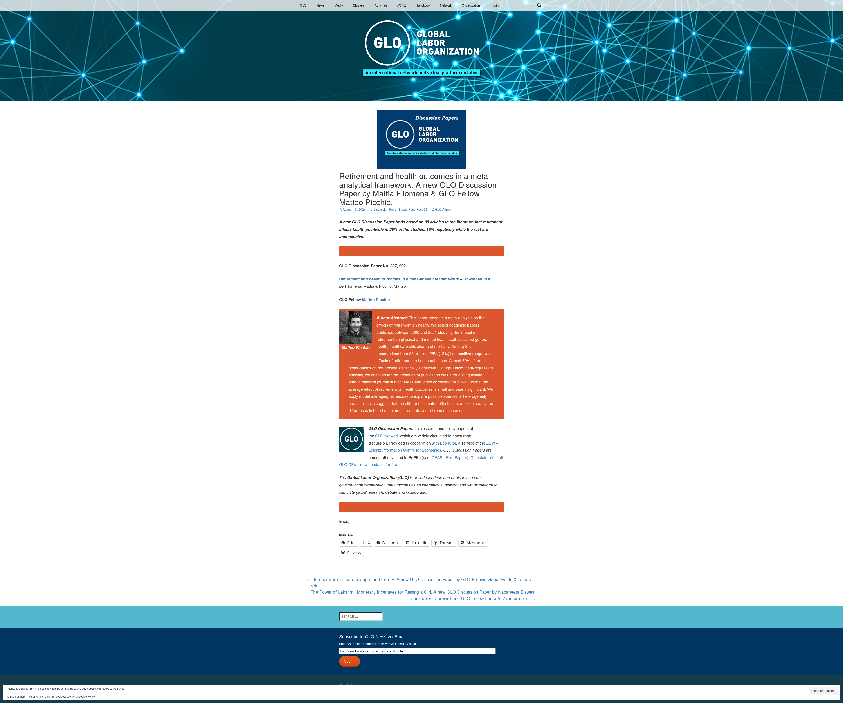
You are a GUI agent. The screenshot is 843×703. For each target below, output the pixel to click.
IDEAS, (437, 457)
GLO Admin (443, 209)
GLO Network (387, 435)
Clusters (359, 5)
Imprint (494, 5)
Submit (349, 661)
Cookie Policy (86, 696)
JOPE (401, 5)
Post (412, 209)
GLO (303, 5)
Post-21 (421, 209)
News (320, 5)
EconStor (448, 443)
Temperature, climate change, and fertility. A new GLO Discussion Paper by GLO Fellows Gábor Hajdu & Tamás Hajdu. (419, 582)
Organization (471, 5)
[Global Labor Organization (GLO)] (421, 45)
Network (446, 5)
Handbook (423, 5)
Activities (381, 5)
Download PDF (477, 279)
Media (338, 5)
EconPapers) (455, 457)
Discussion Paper (385, 209)
